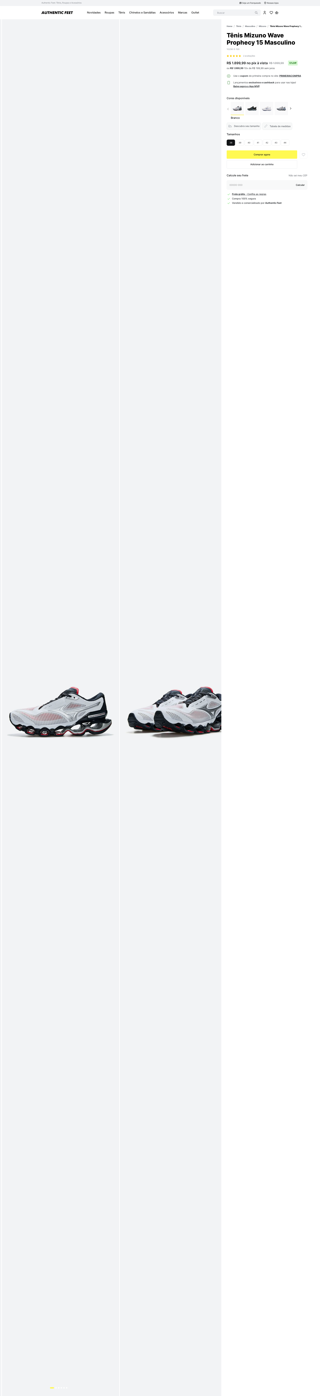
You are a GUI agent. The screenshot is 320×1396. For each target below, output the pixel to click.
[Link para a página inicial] (229, 26)
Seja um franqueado (251, 3)
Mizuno (262, 26)
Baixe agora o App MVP (246, 86)
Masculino (250, 26)
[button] (290, 76)
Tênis (238, 26)
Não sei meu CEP (298, 175)
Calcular (300, 184)
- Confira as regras (249, 194)
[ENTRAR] (265, 13)
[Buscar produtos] (256, 12)
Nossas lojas (272, 3)
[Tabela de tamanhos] (277, 126)
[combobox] (237, 12)
